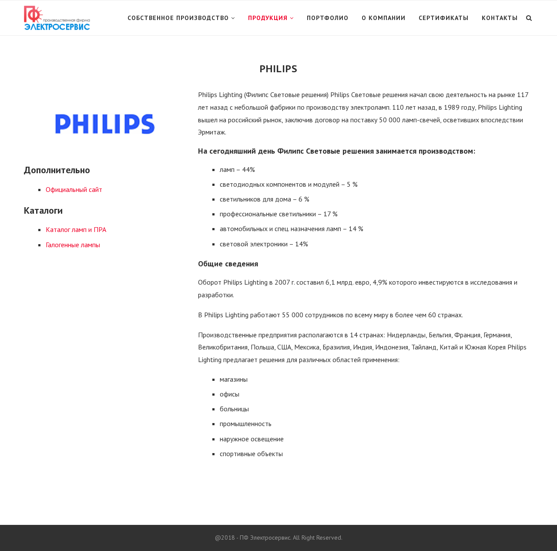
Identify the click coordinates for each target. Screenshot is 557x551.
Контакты (500, 18)
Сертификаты (444, 18)
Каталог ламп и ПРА (76, 229)
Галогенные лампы (73, 244)
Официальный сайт (74, 189)
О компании (384, 18)
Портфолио (328, 18)
